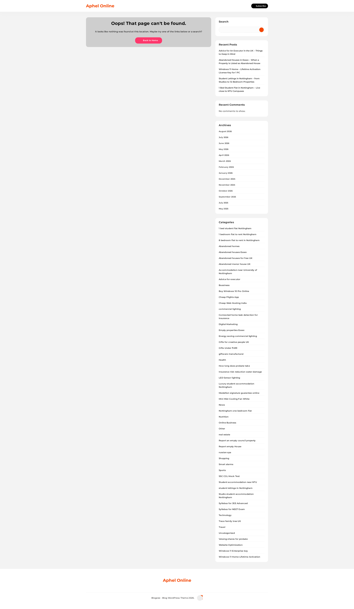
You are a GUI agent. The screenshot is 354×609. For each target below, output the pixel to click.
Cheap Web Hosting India (233, 303)
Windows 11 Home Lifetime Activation (239, 556)
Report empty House (230, 446)
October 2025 (226, 191)
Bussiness (224, 285)
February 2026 (226, 167)
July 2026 (223, 137)
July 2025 (223, 202)
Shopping (224, 458)
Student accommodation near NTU (238, 482)
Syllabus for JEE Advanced (233, 503)
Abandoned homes (229, 246)
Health (222, 360)
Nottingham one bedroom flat (235, 410)
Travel (222, 527)
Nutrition (224, 416)
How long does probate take (234, 366)
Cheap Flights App (229, 297)
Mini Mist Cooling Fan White (234, 399)
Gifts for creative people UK (234, 342)
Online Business (227, 422)
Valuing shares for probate (233, 539)
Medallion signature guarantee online (239, 393)
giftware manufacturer (231, 354)
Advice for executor (229, 279)
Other (222, 428)
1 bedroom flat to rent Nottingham (237, 234)
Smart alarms (226, 464)
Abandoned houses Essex (233, 252)
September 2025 (227, 197)
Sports (222, 470)
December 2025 (227, 179)
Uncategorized (227, 533)
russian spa (225, 452)
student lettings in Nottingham (236, 488)
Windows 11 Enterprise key (233, 551)
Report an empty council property (237, 440)
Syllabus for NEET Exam (232, 509)
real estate (224, 434)
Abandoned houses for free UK (235, 258)
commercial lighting (230, 309)
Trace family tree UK (230, 521)
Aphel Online (100, 5)
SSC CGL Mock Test (229, 476)
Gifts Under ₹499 (228, 348)
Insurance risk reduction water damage (240, 371)
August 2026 (225, 131)
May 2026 (223, 149)
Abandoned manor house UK (234, 264)
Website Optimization (231, 545)
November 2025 (227, 185)
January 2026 (226, 173)
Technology (225, 515)
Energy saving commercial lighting (238, 336)
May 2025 (223, 208)
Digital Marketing (228, 324)
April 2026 (224, 155)
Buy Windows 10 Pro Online (234, 291)
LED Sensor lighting (229, 377)
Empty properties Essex (232, 330)
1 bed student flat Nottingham (235, 228)
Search (223, 21)
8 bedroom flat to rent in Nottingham (239, 240)
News (222, 405)
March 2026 (225, 161)
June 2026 (224, 143)
